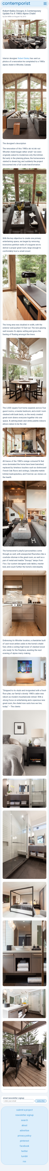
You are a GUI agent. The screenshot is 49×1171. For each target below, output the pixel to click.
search (24, 1120)
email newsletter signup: (13, 1098)
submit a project (24, 1110)
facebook (24, 1146)
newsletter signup (24, 1115)
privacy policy (24, 1135)
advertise (24, 1130)
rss (24, 1161)
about (24, 1125)
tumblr (24, 1156)
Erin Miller (8, 16)
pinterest (24, 1140)
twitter (24, 1151)
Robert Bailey (24, 58)
